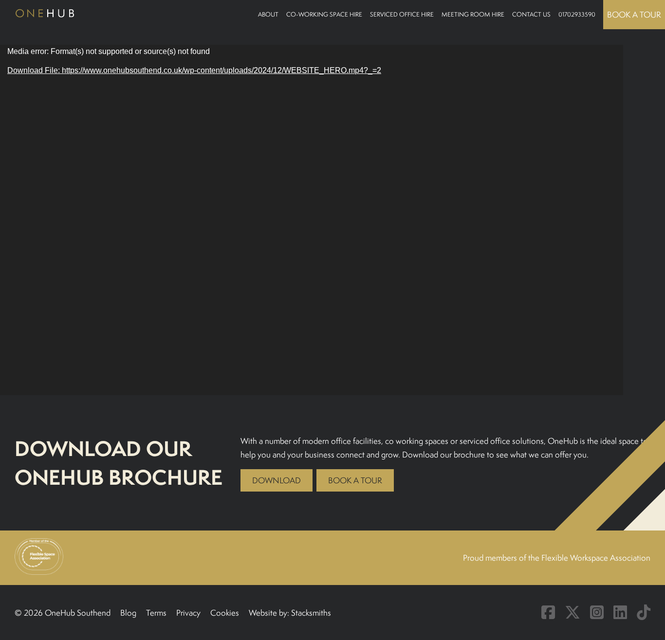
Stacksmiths (311, 612)
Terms (156, 612)
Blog (128, 612)
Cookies (224, 612)
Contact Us (531, 14)
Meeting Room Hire (473, 14)
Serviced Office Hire (402, 14)
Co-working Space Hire (324, 14)
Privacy (188, 612)
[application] (311, 220)
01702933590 (576, 14)
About (268, 14)
